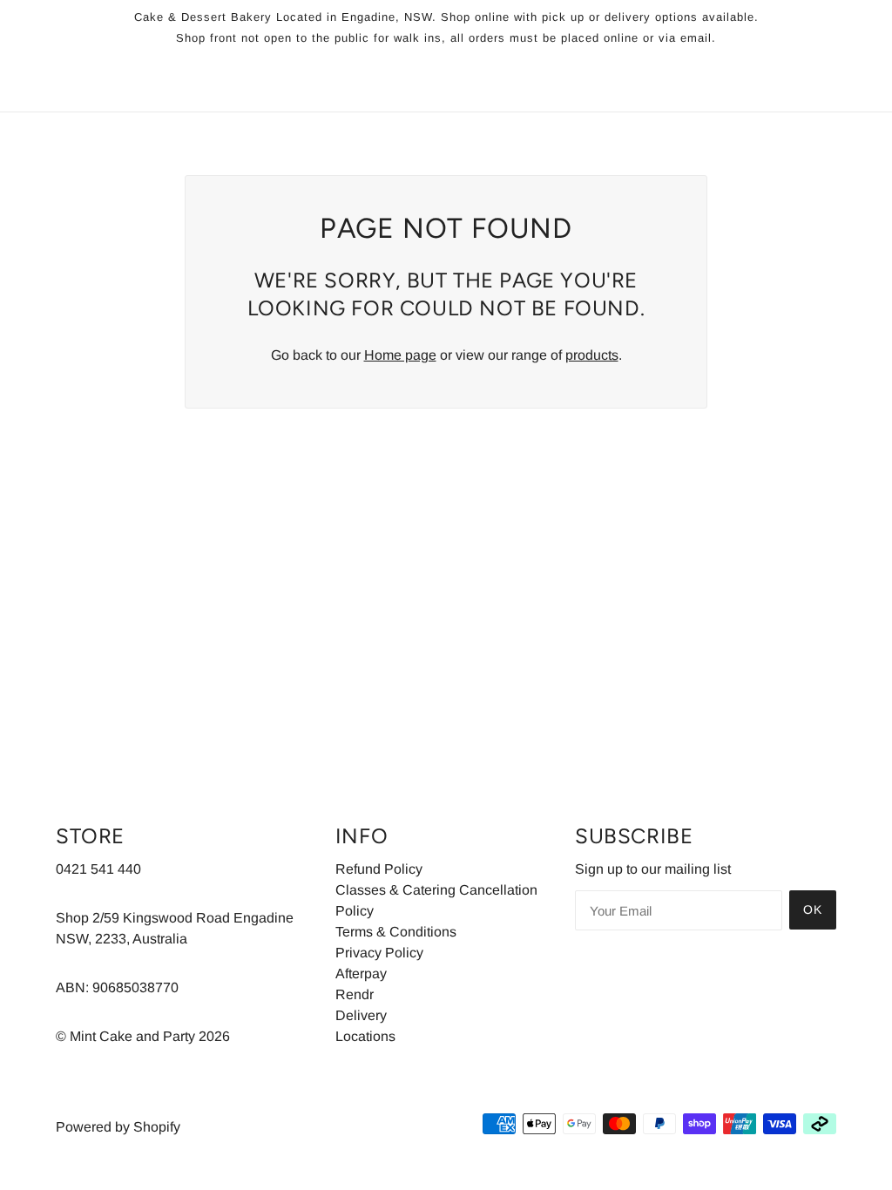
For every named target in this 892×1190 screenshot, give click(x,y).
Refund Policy (378, 869)
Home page (400, 355)
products (591, 355)
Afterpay (361, 973)
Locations (365, 1036)
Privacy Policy (379, 952)
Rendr (354, 994)
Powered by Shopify (118, 1126)
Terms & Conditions (395, 931)
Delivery (361, 1015)
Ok (812, 909)
